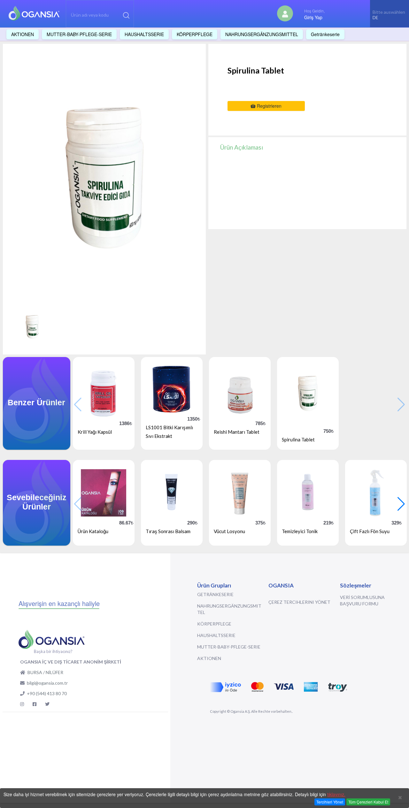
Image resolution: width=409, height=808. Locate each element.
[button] (401, 504)
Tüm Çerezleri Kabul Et (368, 801)
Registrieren (269, 106)
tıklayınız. (336, 794)
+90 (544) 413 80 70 (47, 693)
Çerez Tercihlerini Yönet (299, 602)
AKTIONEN (209, 658)
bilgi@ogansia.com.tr (47, 683)
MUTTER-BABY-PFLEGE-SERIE (228, 646)
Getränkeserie (215, 594)
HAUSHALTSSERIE (216, 635)
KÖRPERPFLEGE (214, 623)
